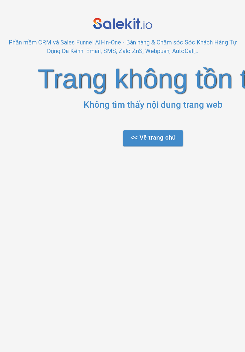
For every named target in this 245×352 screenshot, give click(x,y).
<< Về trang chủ (153, 137)
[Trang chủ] (122, 23)
